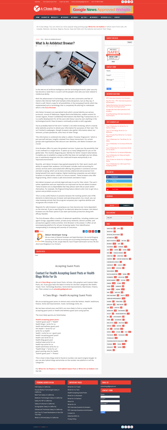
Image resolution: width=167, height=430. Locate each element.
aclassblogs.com (113, 54)
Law (108, 307)
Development (110, 271)
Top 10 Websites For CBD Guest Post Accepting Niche (118, 165)
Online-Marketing (121, 313)
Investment (119, 301)
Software (117, 329)
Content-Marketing (122, 259)
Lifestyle (116, 307)
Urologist (110, 347)
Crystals (118, 268)
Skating (119, 325)
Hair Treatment (111, 295)
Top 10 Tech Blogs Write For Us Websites (116, 131)
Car (108, 249)
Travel (119, 344)
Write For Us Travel (74, 387)
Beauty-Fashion (111, 240)
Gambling (118, 286)
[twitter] (122, 1)
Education (121, 277)
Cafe (119, 243)
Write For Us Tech (73, 390)
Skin (108, 329)
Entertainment (111, 280)
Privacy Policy (72, 419)
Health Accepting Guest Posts (77, 393)
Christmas (120, 256)
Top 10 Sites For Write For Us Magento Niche (119, 160)
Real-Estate (110, 322)
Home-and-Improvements (114, 298)
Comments (126, 205)
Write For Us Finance (47, 369)
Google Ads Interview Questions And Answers (118, 110)
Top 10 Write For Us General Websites (118, 152)
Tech (85, 17)
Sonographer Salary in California (45, 406)
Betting (124, 240)
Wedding (109, 350)
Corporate (110, 265)
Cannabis (120, 246)
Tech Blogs (110, 335)
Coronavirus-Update (113, 262)
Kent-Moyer (120, 304)
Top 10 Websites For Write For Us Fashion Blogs (117, 127)
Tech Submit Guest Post (50, 2)
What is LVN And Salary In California (46, 418)
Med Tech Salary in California (44, 395)
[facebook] (125, 1)
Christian (110, 256)
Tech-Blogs (121, 335)
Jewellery (109, 304)
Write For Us (72, 404)
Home (37, 17)
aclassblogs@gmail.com (108, 386)
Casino (125, 249)
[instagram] (128, 1)
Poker (108, 319)
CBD (108, 252)
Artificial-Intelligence (113, 234)
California (110, 246)
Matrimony (121, 310)
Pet (108, 316)
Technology (110, 338)
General (118, 289)
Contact (117, 17)
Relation (121, 322)
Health (55, 17)
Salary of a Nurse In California (44, 404)
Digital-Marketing (112, 274)
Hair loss (117, 292)
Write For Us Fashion (74, 398)
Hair (108, 292)
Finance (75, 17)
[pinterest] (131, 1)
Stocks (118, 332)
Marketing (110, 310)
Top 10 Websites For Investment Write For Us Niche (118, 149)
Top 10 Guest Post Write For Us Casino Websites (119, 135)
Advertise (37, 2)
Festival (123, 280)
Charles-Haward (118, 252)
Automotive (110, 237)
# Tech (41, 231)
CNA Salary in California (42, 387)
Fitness (119, 283)
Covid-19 (120, 265)
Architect (110, 231)
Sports (109, 332)
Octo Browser (50, 108)
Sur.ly (116, 58)
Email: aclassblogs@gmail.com (80, 2)
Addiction (110, 228)
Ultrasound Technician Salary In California (48, 409)
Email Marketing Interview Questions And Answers (118, 115)
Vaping (120, 347)
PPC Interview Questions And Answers (80, 410)
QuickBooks (118, 319)
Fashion (65, 17)
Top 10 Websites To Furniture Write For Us (119, 144)
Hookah (109, 301)
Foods (108, 286)
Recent (112, 205)
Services (109, 325)
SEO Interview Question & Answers (79, 407)
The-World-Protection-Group (115, 341)
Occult (109, 313)
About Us (46, 17)
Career (116, 249)
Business (94, 17)
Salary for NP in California (43, 401)
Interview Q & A (106, 17)
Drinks (125, 274)
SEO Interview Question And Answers (118, 98)
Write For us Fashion (87, 369)
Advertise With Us (73, 416)
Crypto (109, 268)
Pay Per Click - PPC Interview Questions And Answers (119, 101)
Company (109, 259)
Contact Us (71, 413)
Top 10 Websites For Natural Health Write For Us (118, 156)
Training (109, 344)
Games (109, 289)
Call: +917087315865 (97, 2)
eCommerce (110, 277)
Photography (117, 316)
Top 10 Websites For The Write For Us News (118, 140)
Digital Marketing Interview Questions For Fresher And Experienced (118, 106)
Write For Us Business (75, 396)
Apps (118, 228)
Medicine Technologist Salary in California (48, 398)
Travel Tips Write (64, 2)
